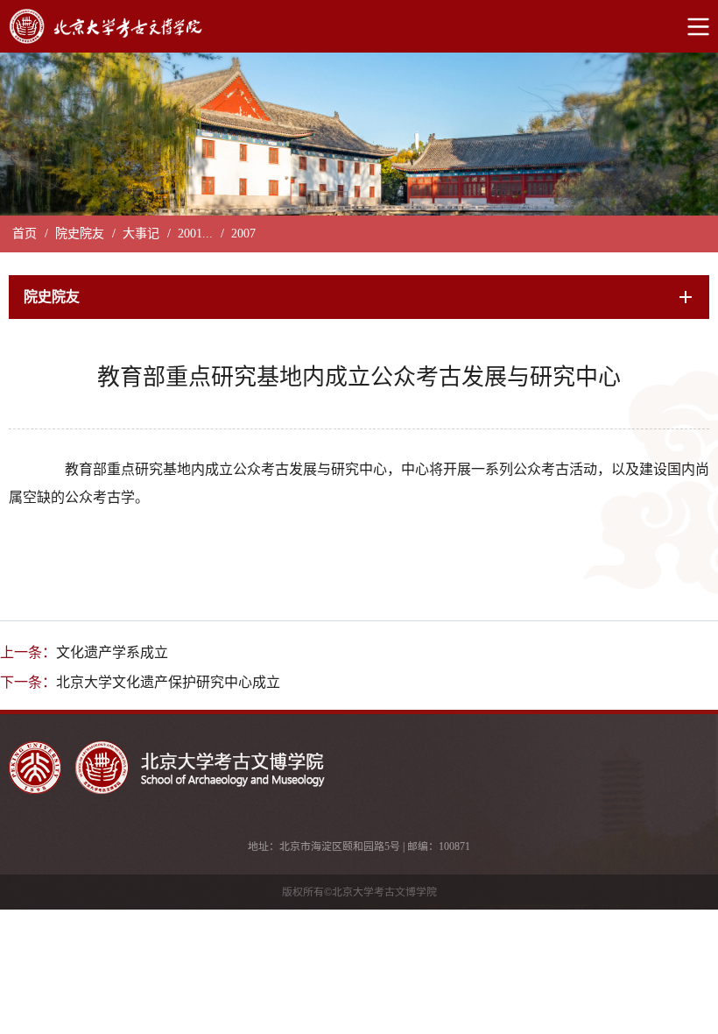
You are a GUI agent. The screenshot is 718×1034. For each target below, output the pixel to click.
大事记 (141, 233)
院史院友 (79, 233)
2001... (195, 233)
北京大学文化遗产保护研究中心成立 (168, 682)
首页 (24, 233)
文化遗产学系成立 (112, 652)
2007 (243, 233)
